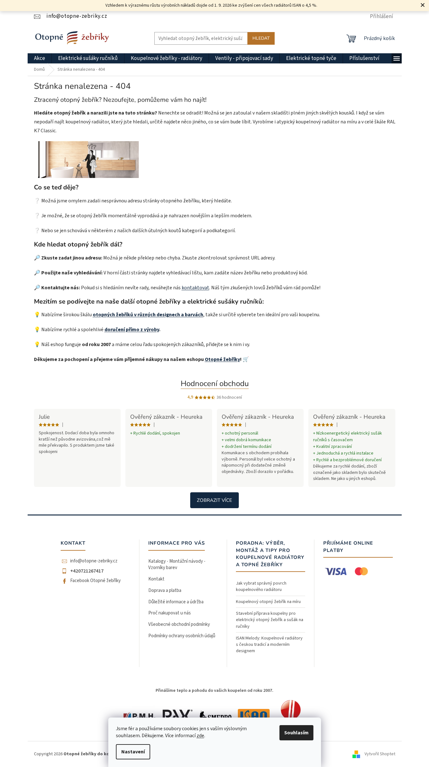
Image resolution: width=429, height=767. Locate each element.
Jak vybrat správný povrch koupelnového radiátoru (261, 586)
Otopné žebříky (222, 359)
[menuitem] (39, 58)
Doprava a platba (164, 590)
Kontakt (156, 579)
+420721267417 (87, 570)
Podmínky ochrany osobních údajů (181, 636)
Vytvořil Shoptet (380, 754)
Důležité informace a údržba (176, 602)
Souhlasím (296, 732)
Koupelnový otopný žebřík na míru (268, 602)
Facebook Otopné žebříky (95, 581)
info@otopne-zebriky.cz (93, 561)
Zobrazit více (214, 500)
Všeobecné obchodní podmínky (179, 624)
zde (200, 735)
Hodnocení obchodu (215, 383)
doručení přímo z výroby (131, 329)
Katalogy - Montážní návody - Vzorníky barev (176, 564)
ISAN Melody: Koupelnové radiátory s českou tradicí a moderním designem (269, 644)
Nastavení (133, 751)
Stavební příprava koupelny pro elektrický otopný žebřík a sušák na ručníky (269, 620)
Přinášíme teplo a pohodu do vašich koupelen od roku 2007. (214, 690)
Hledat (261, 38)
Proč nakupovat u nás (169, 613)
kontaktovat (195, 287)
